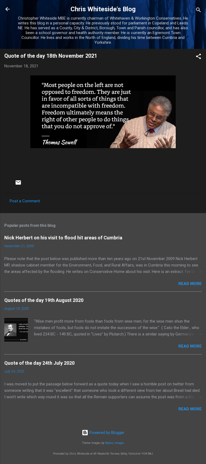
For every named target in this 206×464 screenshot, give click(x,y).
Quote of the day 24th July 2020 (39, 363)
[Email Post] (18, 184)
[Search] (198, 11)
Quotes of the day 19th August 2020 (43, 300)
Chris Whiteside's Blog (103, 9)
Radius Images (114, 443)
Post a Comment (25, 201)
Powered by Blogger (106, 432)
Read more (190, 283)
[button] (198, 57)
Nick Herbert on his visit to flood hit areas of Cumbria (63, 237)
